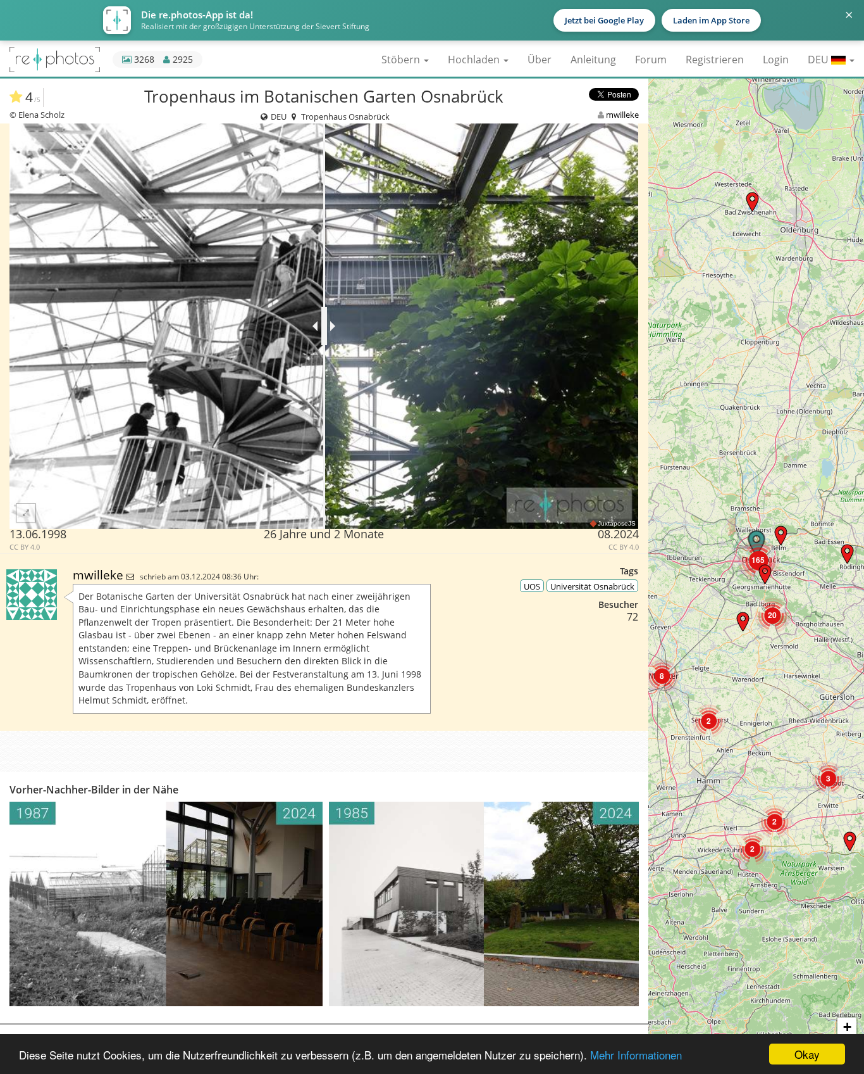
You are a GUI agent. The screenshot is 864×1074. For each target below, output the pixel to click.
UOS (532, 586)
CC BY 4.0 (24, 547)
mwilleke (622, 114)
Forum (651, 59)
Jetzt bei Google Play (604, 20)
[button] (752, 202)
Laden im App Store (711, 20)
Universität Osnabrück (592, 586)
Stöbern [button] (402, 59)
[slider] (324, 326)
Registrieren (715, 59)
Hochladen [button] (475, 59)
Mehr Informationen (636, 1055)
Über (540, 59)
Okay (807, 1054)
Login (776, 59)
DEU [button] (819, 59)
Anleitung (593, 59)
